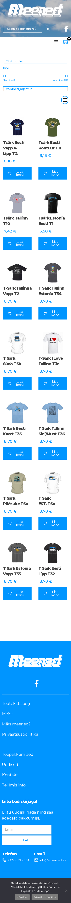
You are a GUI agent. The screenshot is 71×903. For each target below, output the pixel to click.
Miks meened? (16, 724)
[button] (17, 173)
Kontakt (10, 774)
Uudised (10, 764)
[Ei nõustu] (66, 891)
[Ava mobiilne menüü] (56, 41)
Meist (7, 713)
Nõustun (22, 897)
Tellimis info (14, 785)
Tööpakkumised (17, 754)
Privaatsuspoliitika (20, 734)
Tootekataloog (16, 703)
